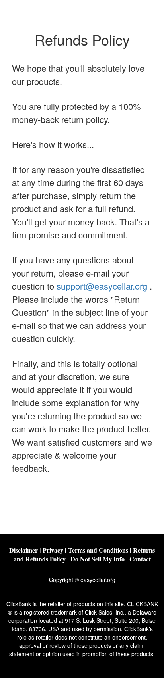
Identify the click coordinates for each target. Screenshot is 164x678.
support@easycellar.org (102, 286)
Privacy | (55, 550)
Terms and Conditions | (100, 550)
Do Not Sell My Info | (99, 558)
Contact (140, 558)
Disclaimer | (26, 550)
